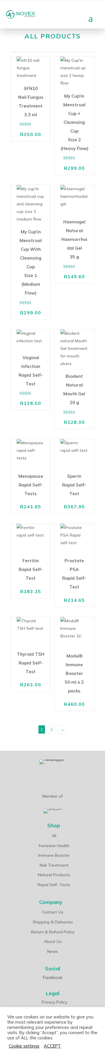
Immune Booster (54, 855)
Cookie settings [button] (24, 1046)
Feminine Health (54, 845)
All (54, 835)
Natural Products (54, 874)
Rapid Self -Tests (54, 884)
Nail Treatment (54, 865)
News (52, 951)
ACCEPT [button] (52, 1046)
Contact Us (52, 912)
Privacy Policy (54, 1002)
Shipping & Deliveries (53, 922)
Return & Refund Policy (52, 932)
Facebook (52, 977)
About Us (53, 941)
